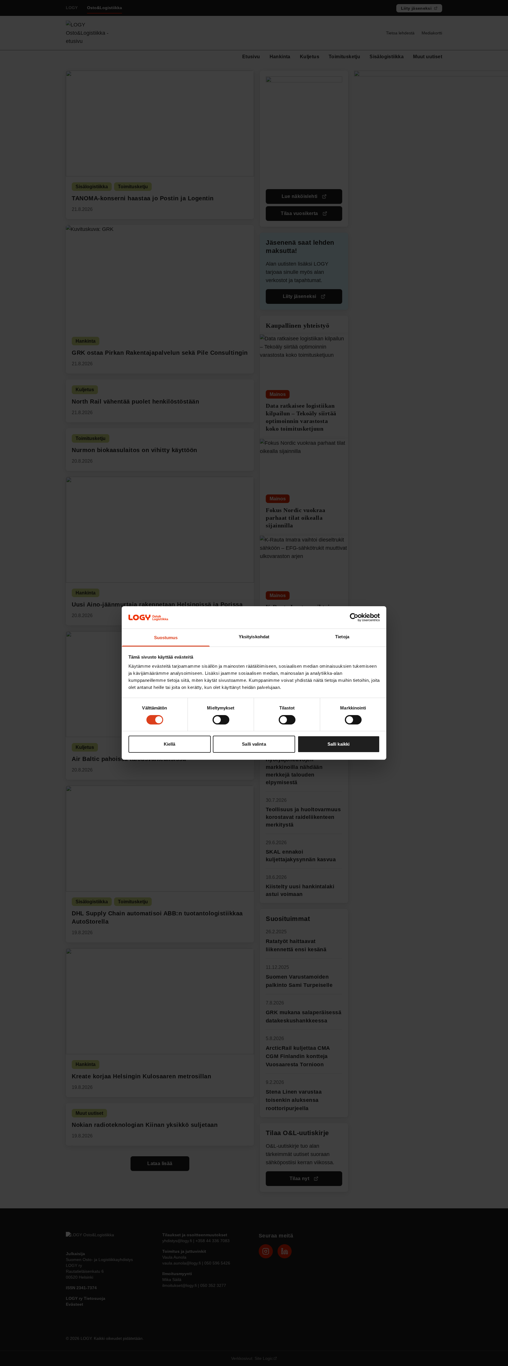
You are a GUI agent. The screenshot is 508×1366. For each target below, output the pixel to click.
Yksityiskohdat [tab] (254, 636)
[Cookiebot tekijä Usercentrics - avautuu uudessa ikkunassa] (354, 617)
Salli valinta (254, 744)
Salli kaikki (338, 744)
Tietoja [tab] (342, 636)
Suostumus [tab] (166, 637)
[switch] (221, 719)
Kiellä (170, 744)
